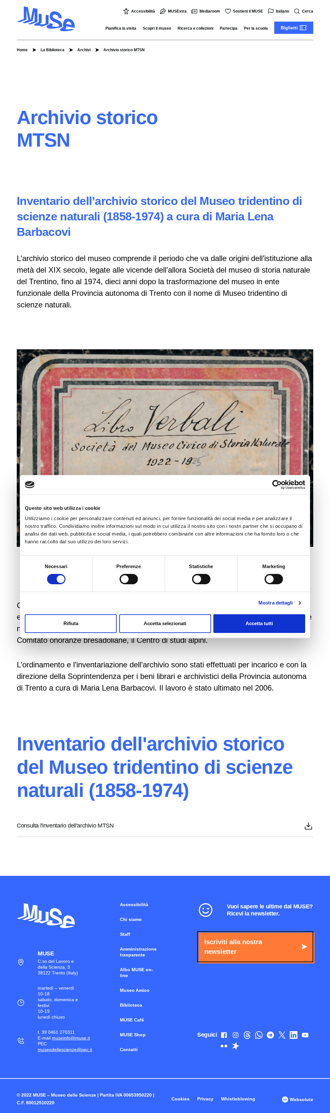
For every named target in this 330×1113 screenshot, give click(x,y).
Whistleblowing (238, 1098)
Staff (125, 934)
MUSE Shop (133, 1034)
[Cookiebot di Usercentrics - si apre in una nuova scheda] (277, 484)
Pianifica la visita (120, 28)
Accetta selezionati (165, 623)
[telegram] (270, 1036)
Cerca (307, 11)
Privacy (205, 1098)
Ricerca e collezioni (195, 28)
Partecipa (229, 28)
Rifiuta (70, 623)
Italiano (282, 11)
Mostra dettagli (275, 602)
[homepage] (46, 18)
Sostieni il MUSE (248, 11)
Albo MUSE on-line (136, 972)
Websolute (300, 1099)
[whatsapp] (259, 1036)
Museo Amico (135, 990)
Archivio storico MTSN (124, 50)
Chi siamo (131, 919)
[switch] (129, 579)
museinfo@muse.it (71, 1037)
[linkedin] (293, 1036)
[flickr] (224, 1047)
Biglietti (289, 27)
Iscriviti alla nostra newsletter (233, 946)
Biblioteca (131, 1005)
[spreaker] (235, 1047)
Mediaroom (209, 11)
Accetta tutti (259, 623)
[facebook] (224, 1036)
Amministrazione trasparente (138, 951)
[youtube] (305, 1036)
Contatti (129, 1049)
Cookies (180, 1098)
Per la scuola (256, 28)
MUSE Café (132, 1019)
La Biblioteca (52, 50)
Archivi (84, 50)
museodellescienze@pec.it (65, 1049)
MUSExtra (177, 11)
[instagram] (235, 1036)
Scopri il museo (157, 28)
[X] (282, 1036)
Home (22, 50)
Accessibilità (143, 11)
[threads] (247, 1036)
